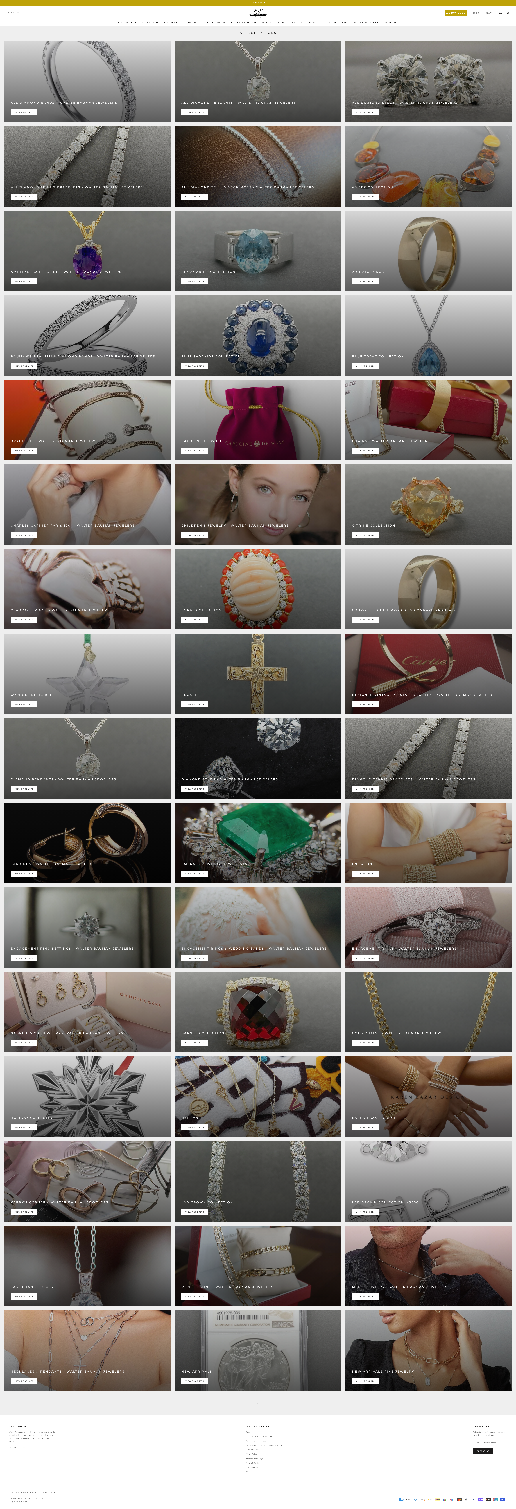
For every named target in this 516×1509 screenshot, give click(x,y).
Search (490, 13)
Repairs (267, 22)
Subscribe (483, 1451)
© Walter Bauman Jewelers (28, 1498)
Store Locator (339, 22)
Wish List (391, 22)
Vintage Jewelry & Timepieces (138, 22)
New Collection (252, 1467)
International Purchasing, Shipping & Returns (264, 1445)
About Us (296, 22)
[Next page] (266, 1404)
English (11, 13)
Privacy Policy (251, 1454)
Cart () (504, 13)
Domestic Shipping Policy (256, 1441)
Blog (280, 22)
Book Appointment (367, 22)
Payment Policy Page (254, 1458)
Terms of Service (252, 1449)
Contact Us (315, 22)
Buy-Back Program (243, 22)
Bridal (192, 22)
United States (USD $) (24, 1492)
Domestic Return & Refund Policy (259, 1436)
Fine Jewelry (173, 22)
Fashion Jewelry (213, 22)
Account (476, 13)
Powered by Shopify (19, 1502)
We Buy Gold (258, 3)
